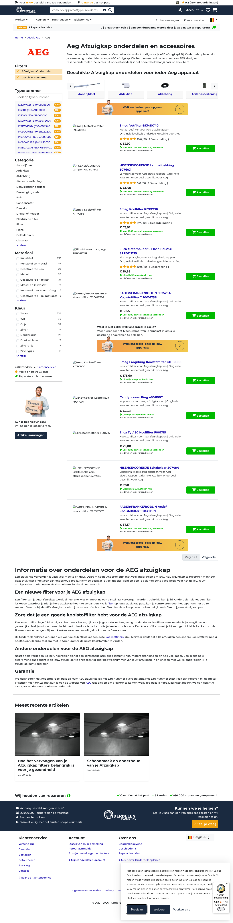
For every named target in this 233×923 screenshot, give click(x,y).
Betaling (24, 865)
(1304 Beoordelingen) (201, 2)
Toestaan (137, 909)
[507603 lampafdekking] (92, 173)
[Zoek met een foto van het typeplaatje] (104, 10)
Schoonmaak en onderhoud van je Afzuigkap (114, 763)
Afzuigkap (33, 37)
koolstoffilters (115, 637)
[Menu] (227, 884)
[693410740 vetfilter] (92, 133)
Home (19, 37)
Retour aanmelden (81, 848)
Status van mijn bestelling (86, 843)
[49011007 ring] (92, 405)
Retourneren (27, 860)
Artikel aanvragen (31, 435)
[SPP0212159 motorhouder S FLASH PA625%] (92, 257)
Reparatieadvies (41, 27)
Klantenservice (46, 367)
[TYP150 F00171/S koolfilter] (92, 440)
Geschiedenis (128, 848)
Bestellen (202, 148)
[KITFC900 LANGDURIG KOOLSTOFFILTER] (92, 370)
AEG (88, 682)
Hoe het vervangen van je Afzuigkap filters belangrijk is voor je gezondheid (46, 765)
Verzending (26, 843)
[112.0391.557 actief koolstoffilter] (92, 514)
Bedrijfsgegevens (130, 843)
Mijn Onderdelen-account (87, 860)
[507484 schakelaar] (92, 475)
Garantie (24, 849)
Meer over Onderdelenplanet (140, 860)
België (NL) (201, 837)
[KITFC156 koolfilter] (92, 217)
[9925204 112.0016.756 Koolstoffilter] (92, 301)
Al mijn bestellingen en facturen (90, 853)
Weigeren (160, 909)
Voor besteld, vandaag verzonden (44, 2)
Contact (24, 870)
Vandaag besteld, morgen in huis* (41, 808)
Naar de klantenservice (35, 877)
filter (111, 603)
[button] (40, 245)
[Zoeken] (110, 10)
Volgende (209, 557)
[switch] (221, 909)
